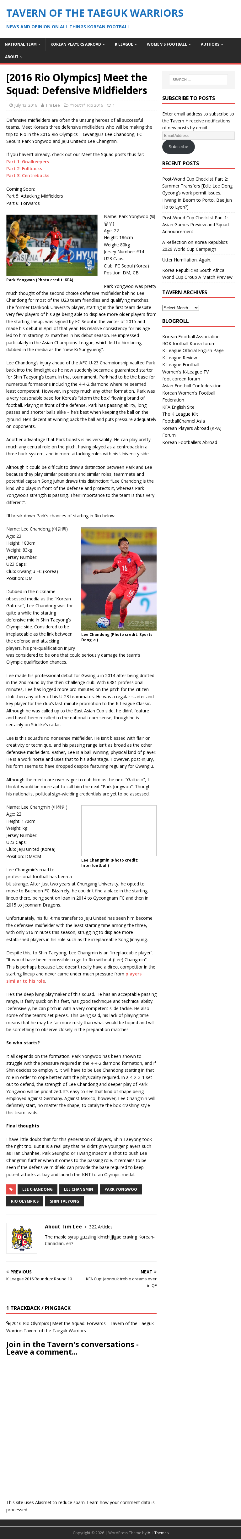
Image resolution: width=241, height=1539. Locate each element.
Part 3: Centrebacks (27, 175)
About (12, 56)
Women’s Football (167, 44)
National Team (21, 44)
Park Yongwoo (120, 1189)
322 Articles (101, 1227)
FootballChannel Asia (183, 421)
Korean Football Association (191, 337)
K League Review (179, 358)
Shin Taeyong (64, 1201)
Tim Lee (53, 105)
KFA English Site (178, 407)
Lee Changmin (78, 1189)
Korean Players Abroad (76, 44)
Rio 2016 (95, 105)
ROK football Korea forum (189, 343)
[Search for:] (198, 79)
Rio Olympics (25, 1201)
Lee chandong (37, 1189)
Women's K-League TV (185, 372)
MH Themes (158, 1533)
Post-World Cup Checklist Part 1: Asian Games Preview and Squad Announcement (195, 225)
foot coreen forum (181, 379)
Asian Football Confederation (192, 386)
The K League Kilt (180, 414)
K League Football (180, 365)
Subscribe (178, 146)
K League (124, 44)
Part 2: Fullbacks (24, 168)
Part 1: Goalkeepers (27, 162)
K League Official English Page (193, 350)
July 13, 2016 (25, 105)
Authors (210, 44)
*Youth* (77, 105)
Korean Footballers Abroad (189, 442)
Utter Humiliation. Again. (186, 260)
